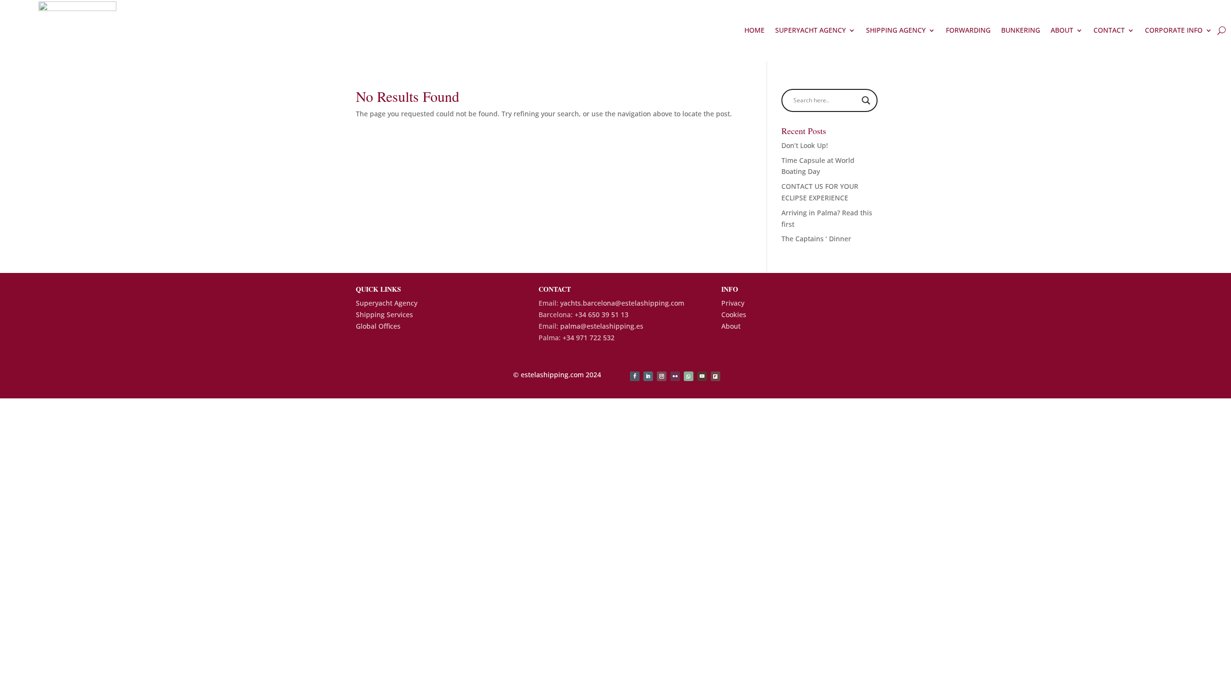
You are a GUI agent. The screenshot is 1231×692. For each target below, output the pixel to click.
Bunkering (1020, 30)
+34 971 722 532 (589, 337)
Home (754, 30)
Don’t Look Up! (804, 145)
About (1062, 30)
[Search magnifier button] (866, 100)
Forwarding (968, 30)
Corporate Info (1174, 30)
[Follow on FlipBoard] (715, 376)
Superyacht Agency (810, 30)
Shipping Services (384, 314)
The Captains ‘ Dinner (816, 238)
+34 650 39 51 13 (601, 314)
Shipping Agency (896, 30)
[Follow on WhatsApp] (688, 376)
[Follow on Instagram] (661, 376)
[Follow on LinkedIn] (648, 376)
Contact (1109, 30)
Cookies (733, 314)
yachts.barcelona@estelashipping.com (622, 303)
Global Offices (378, 326)
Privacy (732, 303)
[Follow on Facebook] (635, 376)
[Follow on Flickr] (675, 376)
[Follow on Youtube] (702, 376)
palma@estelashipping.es (601, 326)
